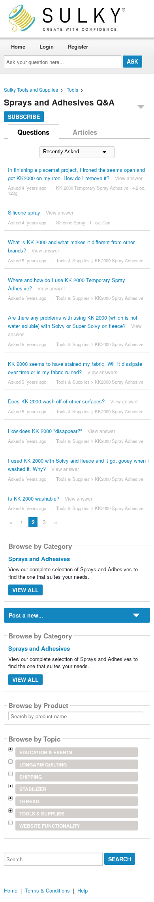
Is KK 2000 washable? (33, 498)
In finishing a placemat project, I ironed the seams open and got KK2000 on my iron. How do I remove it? (76, 174)
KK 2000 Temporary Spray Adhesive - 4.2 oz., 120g (77, 190)
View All (25, 590)
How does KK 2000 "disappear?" (45, 431)
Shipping (30, 776)
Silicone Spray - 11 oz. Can (83, 222)
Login (46, 46)
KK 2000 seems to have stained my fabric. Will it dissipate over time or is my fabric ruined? (75, 368)
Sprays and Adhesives (39, 558)
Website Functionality (49, 825)
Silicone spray (24, 212)
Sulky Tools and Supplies (31, 89)
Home (18, 46)
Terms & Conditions (47, 890)
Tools (72, 89)
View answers (102, 372)
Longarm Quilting (43, 764)
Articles (85, 132)
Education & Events (45, 752)
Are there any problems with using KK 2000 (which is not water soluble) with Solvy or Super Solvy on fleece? (72, 322)
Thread (29, 801)
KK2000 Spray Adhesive (119, 260)
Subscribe (24, 117)
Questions (33, 132)
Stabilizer (33, 789)
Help (82, 890)
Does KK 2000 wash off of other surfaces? (56, 401)
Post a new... (26, 615)
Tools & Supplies (73, 260)
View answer (129, 178)
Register (78, 46)
